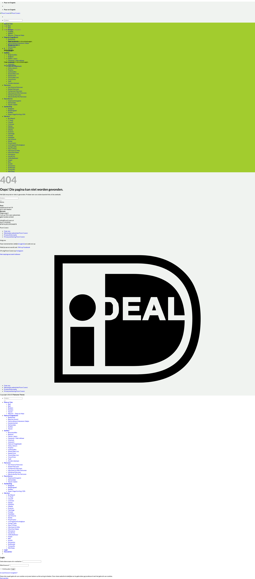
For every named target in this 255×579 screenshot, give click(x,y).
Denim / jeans (12, 58)
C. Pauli (10, 120)
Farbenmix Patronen (15, 91)
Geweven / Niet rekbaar (16, 60)
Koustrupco (12, 143)
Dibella (10, 130)
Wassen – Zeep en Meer (16, 35)
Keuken (10, 410)
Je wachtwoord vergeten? (8, 573)
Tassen (10, 51)
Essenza (10, 132)
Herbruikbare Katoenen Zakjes (18, 43)
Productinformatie (10, 235)
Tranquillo (11, 169)
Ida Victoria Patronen (15, 87)
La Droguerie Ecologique (16, 145)
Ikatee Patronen (13, 89)
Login (13, 569)
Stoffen (10, 49)
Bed (9, 28)
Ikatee (10, 141)
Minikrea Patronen (14, 95)
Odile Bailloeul (13, 158)
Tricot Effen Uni (13, 77)
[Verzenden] (1, 200)
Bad (9, 26)
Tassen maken (12, 104)
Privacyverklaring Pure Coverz (14, 237)
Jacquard (11, 64)
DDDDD (11, 128)
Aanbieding (8, 106)
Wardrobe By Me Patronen (17, 97)
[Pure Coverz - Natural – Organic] (10, 13)
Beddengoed (12, 110)
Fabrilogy (11, 133)
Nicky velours (12, 68)
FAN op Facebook (23, 247)
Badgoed (11, 109)
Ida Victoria (12, 139)
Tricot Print (12, 79)
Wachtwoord (5, 565)
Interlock (11, 62)
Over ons (7, 231)
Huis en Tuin (8, 24)
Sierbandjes (12, 47)
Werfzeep (11, 171)
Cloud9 (10, 122)
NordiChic (11, 156)
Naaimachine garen (14, 101)
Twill (9, 81)
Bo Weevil (11, 118)
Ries (9, 162)
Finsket (10, 135)
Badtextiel (11, 39)
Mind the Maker (13, 152)
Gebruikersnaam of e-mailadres (11, 561)
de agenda (21, 244)
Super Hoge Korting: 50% (16, 114)
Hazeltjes (11, 137)
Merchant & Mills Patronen (17, 93)
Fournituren (8, 99)
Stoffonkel (11, 168)
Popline (10, 70)
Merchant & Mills (14, 150)
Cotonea (11, 124)
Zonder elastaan (13, 83)
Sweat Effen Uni (13, 74)
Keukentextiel (13, 45)
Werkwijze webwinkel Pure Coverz (16, 233)
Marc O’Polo (12, 149)
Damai (10, 126)
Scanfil (10, 164)
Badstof (10, 434)
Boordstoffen (12, 55)
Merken (7, 116)
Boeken (10, 29)
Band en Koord (13, 41)
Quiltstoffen (12, 72)
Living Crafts (12, 147)
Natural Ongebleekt (15, 66)
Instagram (19, 251)
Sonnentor (11, 166)
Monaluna (11, 154)
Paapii (10, 160)
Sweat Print (12, 75)
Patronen (7, 85)
